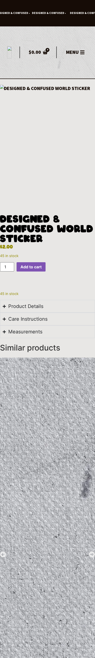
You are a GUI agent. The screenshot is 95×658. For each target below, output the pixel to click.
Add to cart (31, 266)
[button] (3, 554)
